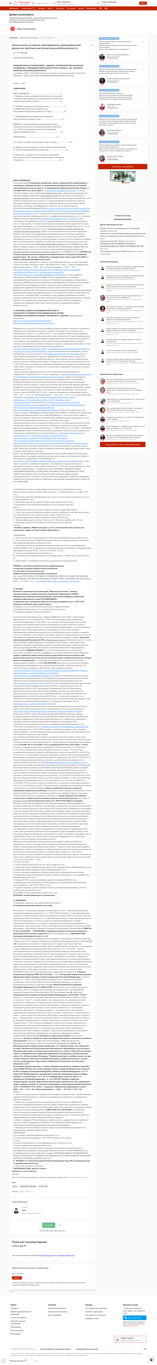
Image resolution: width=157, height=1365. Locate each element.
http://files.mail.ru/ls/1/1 (50, 727)
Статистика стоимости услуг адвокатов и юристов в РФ (134, 1310)
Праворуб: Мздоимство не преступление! (47, 377)
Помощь (88, 1305)
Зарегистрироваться (66, 1255)
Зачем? (64, 1230)
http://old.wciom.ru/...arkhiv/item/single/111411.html (34, 704)
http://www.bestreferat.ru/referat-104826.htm (61, 670)
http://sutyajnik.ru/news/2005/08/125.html (68, 405)
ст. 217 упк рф (43, 1186)
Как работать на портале (95, 1315)
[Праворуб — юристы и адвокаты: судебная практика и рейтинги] (21, 3)
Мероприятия (91, 8)
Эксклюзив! (71, 8)
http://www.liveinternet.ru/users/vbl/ (27, 670)
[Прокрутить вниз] (151, 1359)
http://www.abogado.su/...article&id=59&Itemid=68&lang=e (36, 410)
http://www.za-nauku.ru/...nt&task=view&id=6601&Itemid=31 (37, 211)
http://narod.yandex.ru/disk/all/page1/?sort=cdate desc (34, 711)
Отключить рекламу (122, 219)
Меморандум (16, 1327)
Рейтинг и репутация (93, 1312)
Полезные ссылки (130, 1305)
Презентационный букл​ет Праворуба (21, 1313)
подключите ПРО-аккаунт (30, 1285)
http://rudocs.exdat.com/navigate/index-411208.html (68, 349)
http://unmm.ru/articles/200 (56, 208)
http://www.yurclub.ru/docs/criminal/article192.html (33, 323)
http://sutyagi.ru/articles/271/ (25, 213)
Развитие (52, 1305)
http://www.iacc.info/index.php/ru (71, 461)
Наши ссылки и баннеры (58, 1312)
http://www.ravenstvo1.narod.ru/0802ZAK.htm (32, 405)
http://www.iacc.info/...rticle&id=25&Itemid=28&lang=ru (35, 461)
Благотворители (54, 1315)
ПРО (100, 8)
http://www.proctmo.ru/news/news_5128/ (29, 349)
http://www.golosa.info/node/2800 (74, 727)
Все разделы (16, 1334)
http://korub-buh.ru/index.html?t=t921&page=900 (63, 354)
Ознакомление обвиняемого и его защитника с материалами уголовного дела (39, 1177)
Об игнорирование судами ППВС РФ (114, 251)
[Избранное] (91, 45)
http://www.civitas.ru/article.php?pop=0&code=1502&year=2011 (62, 443)
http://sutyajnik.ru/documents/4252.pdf (59, 190)
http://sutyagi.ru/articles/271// (51, 272)
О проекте (15, 1308)
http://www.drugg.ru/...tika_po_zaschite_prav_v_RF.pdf (57, 581)
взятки (15, 1186)
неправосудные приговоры (28, 1186)
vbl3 (24, 1210)
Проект (14, 1305)
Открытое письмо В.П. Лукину (112, 241)
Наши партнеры (17, 1330)
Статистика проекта (19, 1317)
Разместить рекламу (122, 216)
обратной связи (133, 1325)
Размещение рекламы (57, 1308)
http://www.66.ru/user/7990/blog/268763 (29, 351)
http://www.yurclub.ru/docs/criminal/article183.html (33, 407)
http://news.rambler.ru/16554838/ (75, 211)
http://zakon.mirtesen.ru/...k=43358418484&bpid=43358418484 (39, 275)
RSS (145, 1349)
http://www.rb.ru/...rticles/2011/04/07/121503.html (33, 683)
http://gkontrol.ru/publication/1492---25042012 (59, 219)
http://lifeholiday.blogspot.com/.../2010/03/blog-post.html (64, 762)
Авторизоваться (47, 1255)
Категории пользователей (96, 1308)
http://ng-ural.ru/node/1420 (79, 208)
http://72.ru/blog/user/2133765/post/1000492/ (33, 321)
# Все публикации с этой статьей (77, 1177)
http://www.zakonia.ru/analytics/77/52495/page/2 (33, 438)
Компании (41, 8)
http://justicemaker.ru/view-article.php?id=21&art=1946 (46, 397)
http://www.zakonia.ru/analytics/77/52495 (62, 402)
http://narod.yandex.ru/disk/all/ (69, 711)
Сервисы (81, 8)
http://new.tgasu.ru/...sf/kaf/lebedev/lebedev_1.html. (34, 676)
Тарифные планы (92, 1318)
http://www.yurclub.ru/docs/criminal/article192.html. (33, 270)
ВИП (106, 8)
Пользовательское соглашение (18, 1322)
